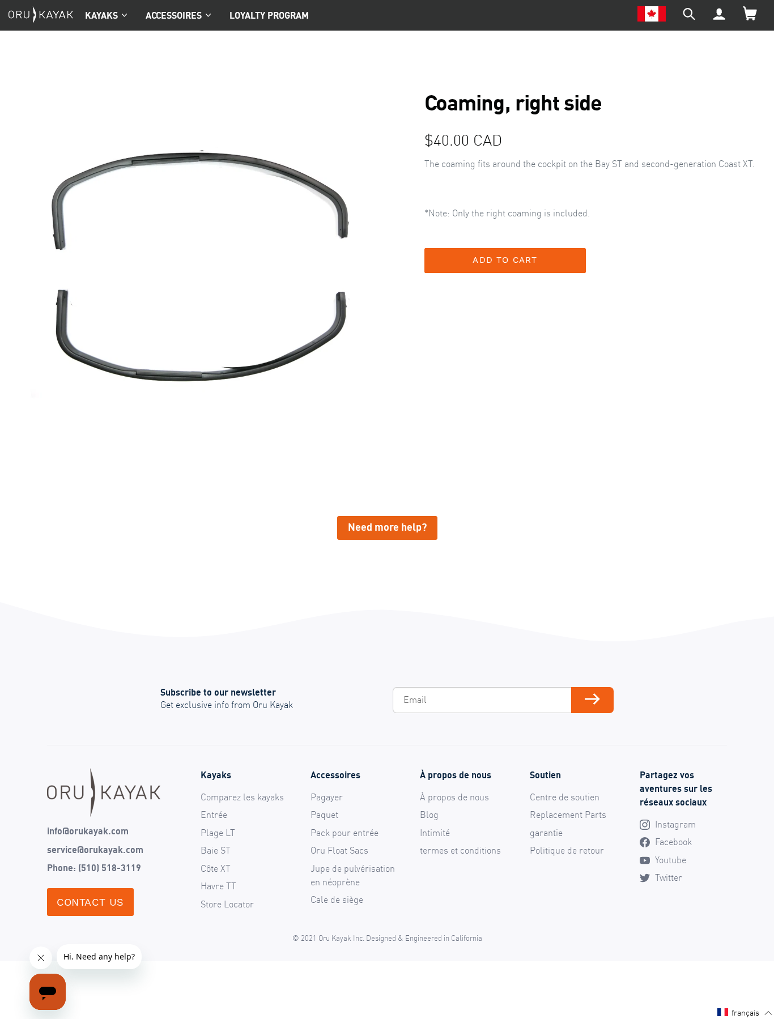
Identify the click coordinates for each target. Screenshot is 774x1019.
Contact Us (90, 902)
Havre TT (218, 886)
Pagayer (327, 797)
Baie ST (216, 850)
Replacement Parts (568, 814)
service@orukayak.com (95, 849)
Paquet (324, 814)
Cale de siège (337, 899)
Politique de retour (567, 850)
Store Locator (227, 904)
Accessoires (174, 15)
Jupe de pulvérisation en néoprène (353, 875)
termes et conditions (460, 850)
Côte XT (216, 868)
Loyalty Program (269, 15)
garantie (546, 832)
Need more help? (387, 527)
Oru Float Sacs (339, 850)
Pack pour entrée (345, 832)
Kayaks (101, 15)
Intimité (435, 832)
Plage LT (218, 832)
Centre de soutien (564, 797)
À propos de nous (454, 797)
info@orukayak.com (88, 831)
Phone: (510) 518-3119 (94, 867)
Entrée (214, 814)
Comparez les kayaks (242, 797)
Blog (429, 814)
